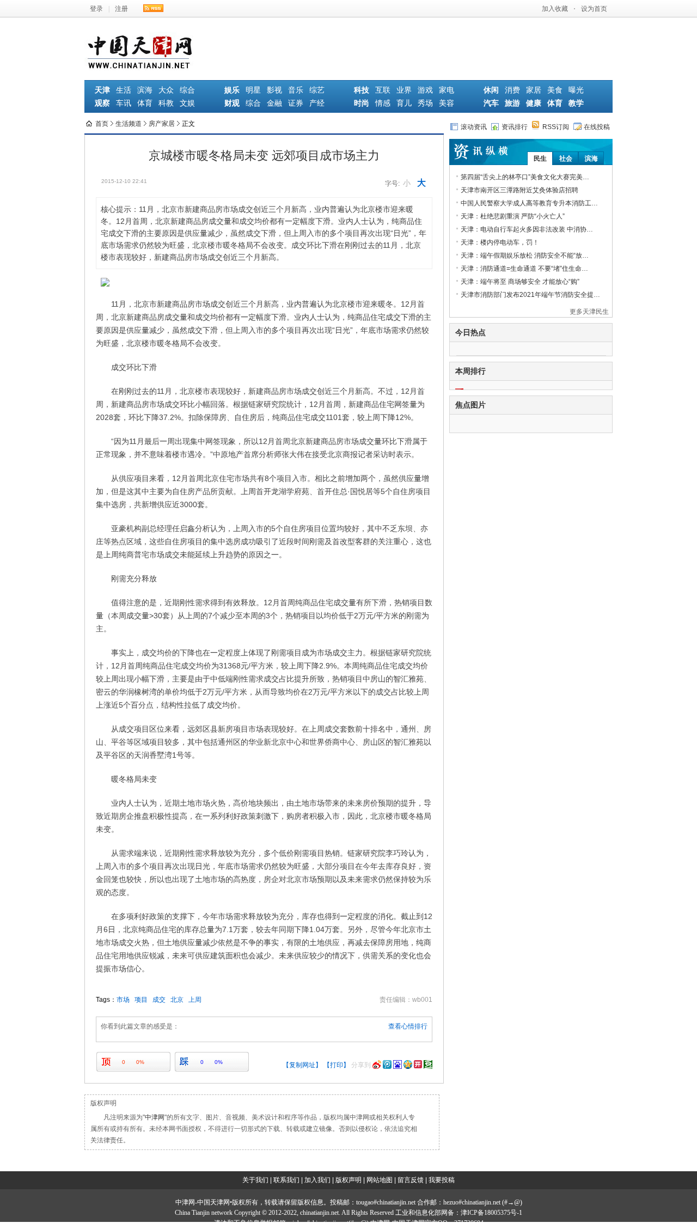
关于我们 (255, 1180)
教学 (576, 103)
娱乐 (232, 90)
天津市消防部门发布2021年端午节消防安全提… (530, 295)
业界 (404, 90)
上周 (194, 999)
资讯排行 (515, 127)
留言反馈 (411, 1180)
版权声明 (348, 1180)
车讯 (123, 103)
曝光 (576, 90)
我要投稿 (442, 1180)
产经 (317, 103)
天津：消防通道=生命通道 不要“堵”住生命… (524, 268)
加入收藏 (555, 9)
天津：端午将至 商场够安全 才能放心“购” (520, 281)
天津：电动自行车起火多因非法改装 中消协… (527, 229)
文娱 (187, 103)
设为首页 (594, 9)
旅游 (512, 103)
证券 (295, 103)
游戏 (425, 90)
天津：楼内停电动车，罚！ (500, 242)
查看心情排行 (407, 1026)
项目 (141, 999)
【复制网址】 (302, 1065)
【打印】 (336, 1065)
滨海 (144, 90)
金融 (274, 103)
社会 (565, 158)
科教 (166, 103)
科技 (361, 90)
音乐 (295, 90)
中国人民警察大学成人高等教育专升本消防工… (529, 203)
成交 (159, 999)
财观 (232, 103)
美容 (446, 103)
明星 (253, 90)
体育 (144, 103)
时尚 (361, 103)
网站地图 (379, 1180)
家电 (446, 90)
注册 (121, 9)
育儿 (404, 103)
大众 (166, 90)
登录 (96, 9)
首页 (101, 123)
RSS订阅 (555, 127)
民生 (540, 158)
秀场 (425, 103)
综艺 (317, 90)
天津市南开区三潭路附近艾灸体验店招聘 (519, 190)
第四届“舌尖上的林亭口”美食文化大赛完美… (525, 177)
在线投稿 (597, 127)
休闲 (491, 90)
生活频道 (128, 123)
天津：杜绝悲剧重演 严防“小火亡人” (513, 216)
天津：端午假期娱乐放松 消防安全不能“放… (525, 255)
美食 (555, 90)
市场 (123, 999)
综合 (187, 90)
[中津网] (140, 37)
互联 (382, 90)
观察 (102, 103)
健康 (533, 103)
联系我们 (286, 1180)
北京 (177, 999)
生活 (123, 90)
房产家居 (162, 123)
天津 (102, 90)
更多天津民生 (589, 311)
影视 (274, 90)
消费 (512, 90)
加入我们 (317, 1180)
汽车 (491, 103)
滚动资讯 (474, 127)
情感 (382, 103)
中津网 (154, 1117)
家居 (533, 90)
